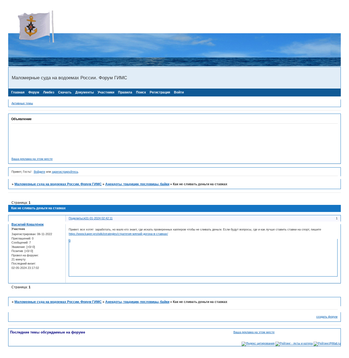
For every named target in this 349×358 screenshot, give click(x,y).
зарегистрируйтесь (65, 171)
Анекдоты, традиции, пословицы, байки (137, 184)
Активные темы (22, 103)
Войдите (39, 171)
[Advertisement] (107, 20)
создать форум (327, 316)
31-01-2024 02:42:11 (99, 218)
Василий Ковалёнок (27, 224)
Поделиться (77, 218)
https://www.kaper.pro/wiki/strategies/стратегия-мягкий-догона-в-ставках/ (118, 233)
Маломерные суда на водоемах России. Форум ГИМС (58, 184)
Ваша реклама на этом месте (32, 158)
